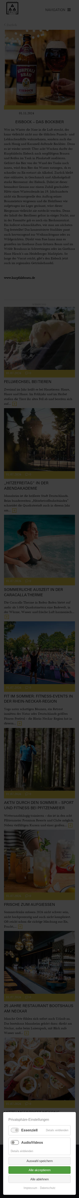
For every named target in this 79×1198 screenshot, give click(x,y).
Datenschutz (47, 1188)
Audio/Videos (32, 1142)
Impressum (30, 1188)
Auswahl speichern (40, 1161)
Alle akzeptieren (40, 1170)
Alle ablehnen (39, 1179)
